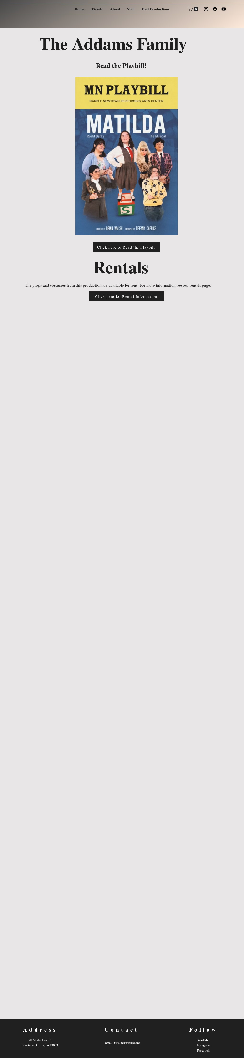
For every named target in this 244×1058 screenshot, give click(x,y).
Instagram (203, 1045)
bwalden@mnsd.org (127, 1042)
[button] (193, 9)
